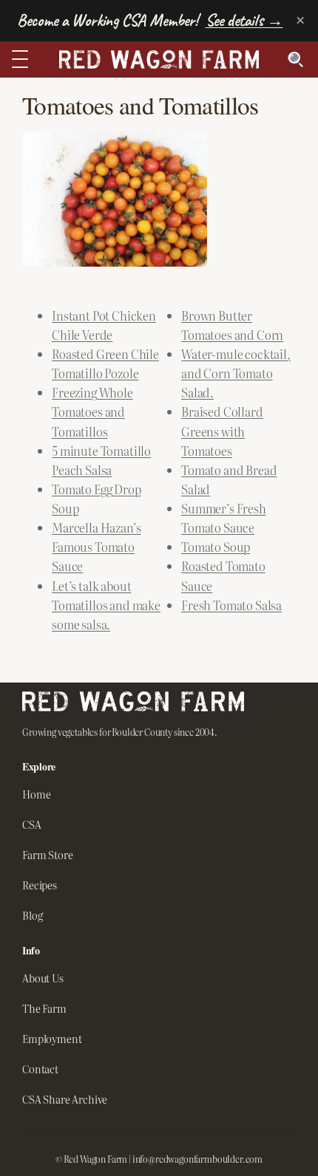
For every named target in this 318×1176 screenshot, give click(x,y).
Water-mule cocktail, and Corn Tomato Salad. (236, 373)
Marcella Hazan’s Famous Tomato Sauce (96, 547)
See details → (244, 20)
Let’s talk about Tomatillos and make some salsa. (106, 605)
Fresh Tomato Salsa (231, 605)
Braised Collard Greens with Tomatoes (222, 431)
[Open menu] (23, 59)
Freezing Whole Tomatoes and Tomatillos (92, 411)
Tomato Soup (215, 546)
